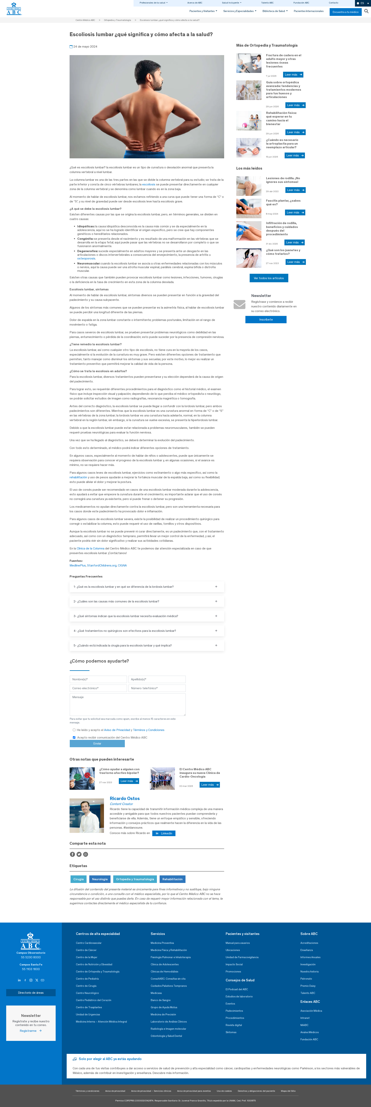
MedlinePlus (78, 565)
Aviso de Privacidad (117, 730)
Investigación (308, 964)
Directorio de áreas (31, 992)
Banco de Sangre (161, 1000)
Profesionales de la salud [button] (153, 2)
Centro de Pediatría (87, 978)
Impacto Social (234, 964)
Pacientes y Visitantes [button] (202, 11)
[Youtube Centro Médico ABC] (42, 980)
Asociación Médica (311, 1010)
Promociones (233, 971)
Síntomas (231, 1032)
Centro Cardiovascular (89, 943)
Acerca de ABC (194, 2)
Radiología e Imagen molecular (168, 1028)
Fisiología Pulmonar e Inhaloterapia (171, 957)
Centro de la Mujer (86, 957)
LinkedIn (166, 833)
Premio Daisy (307, 986)
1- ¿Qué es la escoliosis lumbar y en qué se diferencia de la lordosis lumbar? (124, 586)
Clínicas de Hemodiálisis (164, 971)
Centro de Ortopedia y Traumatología (97, 971)
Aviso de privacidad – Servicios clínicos (151, 1091)
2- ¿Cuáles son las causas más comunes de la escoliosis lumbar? (116, 601)
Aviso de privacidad (115, 1091)
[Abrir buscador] (366, 12)
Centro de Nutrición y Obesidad (94, 964)
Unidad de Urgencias (88, 1014)
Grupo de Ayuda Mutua (164, 1007)
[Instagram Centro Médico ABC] (31, 980)
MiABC (304, 1025)
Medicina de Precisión (163, 1014)
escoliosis (148, 184)
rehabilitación (78, 477)
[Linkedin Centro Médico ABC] (20, 980)
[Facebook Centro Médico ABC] (25, 980)
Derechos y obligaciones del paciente (256, 1091)
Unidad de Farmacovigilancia (242, 957)
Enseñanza (306, 950)
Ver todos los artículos (269, 278)
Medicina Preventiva (162, 943)
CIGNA (122, 565)
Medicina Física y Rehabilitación (169, 950)
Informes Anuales (310, 957)
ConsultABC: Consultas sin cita (168, 978)
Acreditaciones (309, 943)
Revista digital (234, 1025)
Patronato (306, 978)
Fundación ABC (301, 2)
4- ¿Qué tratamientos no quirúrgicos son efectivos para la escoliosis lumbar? (125, 631)
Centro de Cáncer (86, 950)
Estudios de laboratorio (239, 996)
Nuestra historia (309, 971)
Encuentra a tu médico (346, 12)
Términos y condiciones (87, 1091)
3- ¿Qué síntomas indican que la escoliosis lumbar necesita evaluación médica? (126, 616)
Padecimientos (234, 1010)
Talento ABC (267, 2)
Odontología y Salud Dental (166, 1036)
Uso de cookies (224, 1091)
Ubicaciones (233, 950)
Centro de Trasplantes (89, 1007)
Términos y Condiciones (148, 730)
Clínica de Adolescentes (165, 964)
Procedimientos (235, 1018)
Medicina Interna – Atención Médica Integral (101, 1021)
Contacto (333, 2)
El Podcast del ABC (237, 989)
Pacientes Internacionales (308, 11)
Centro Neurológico (87, 993)
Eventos (230, 1003)
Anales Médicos (309, 1032)
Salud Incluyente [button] (231, 2)
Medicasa (156, 993)
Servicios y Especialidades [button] (238, 11)
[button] (363, 3)
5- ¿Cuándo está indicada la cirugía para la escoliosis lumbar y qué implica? (123, 645)
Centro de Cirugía (86, 986)
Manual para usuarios (238, 943)
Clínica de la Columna (90, 548)
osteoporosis (86, 258)
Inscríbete (266, 319)
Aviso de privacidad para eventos (194, 1091)
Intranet (305, 1018)
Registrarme (29, 1031)
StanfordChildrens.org (102, 565)
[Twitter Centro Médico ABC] (37, 980)
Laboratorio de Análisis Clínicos (169, 1021)
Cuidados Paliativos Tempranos (169, 986)
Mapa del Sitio (288, 1091)
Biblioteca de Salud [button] (274, 11)
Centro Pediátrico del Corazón (93, 1000)
